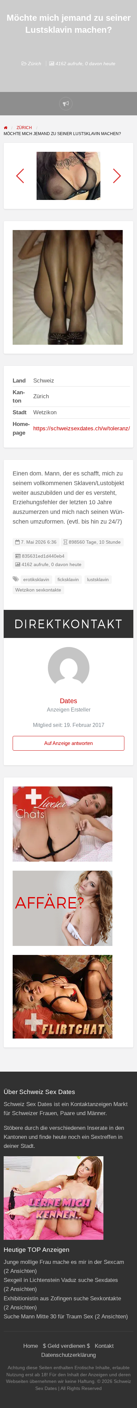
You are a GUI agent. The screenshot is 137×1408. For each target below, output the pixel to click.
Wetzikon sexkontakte (38, 589)
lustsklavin (98, 579)
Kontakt (104, 1346)
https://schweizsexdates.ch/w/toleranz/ (81, 428)
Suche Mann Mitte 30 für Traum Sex (48, 1316)
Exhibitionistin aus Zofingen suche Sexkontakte (62, 1298)
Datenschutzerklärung (68, 1355)
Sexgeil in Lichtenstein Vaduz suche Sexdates (61, 1280)
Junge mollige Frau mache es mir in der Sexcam (64, 1262)
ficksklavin (68, 579)
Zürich (34, 63)
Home (30, 1346)
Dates (68, 701)
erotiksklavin (36, 579)
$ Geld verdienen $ (66, 1346)
